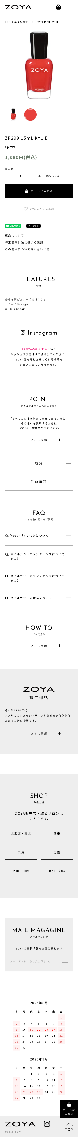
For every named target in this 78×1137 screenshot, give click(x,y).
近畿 (57, 852)
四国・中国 (21, 871)
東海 (21, 852)
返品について (14, 235)
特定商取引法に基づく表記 (24, 242)
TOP (7, 22)
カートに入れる (42, 191)
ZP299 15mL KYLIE (47, 22)
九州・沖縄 (57, 871)
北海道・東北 (21, 833)
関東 (57, 833)
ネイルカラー (22, 22)
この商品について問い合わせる (27, 249)
